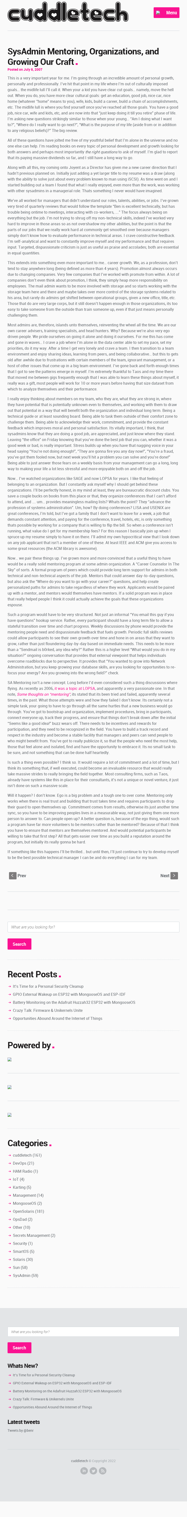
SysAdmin (21, 1275)
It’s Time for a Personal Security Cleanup (48, 986)
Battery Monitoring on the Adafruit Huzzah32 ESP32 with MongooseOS (74, 1002)
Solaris (19, 1259)
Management (24, 1195)
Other (17, 1227)
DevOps (19, 1163)
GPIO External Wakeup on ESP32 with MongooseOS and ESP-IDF (69, 994)
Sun (16, 1267)
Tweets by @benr (21, 1430)
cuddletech (22, 1155)
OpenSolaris (23, 1211)
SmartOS (21, 1251)
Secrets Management (31, 1235)
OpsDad (20, 1219)
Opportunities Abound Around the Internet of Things (57, 1018)
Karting (19, 1187)
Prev (18, 875)
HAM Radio (22, 1171)
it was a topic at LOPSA (75, 688)
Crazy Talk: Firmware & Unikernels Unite (48, 1010)
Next (168, 875)
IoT (16, 1179)
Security (20, 1243)
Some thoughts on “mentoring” (43, 694)
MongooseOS (24, 1203)
